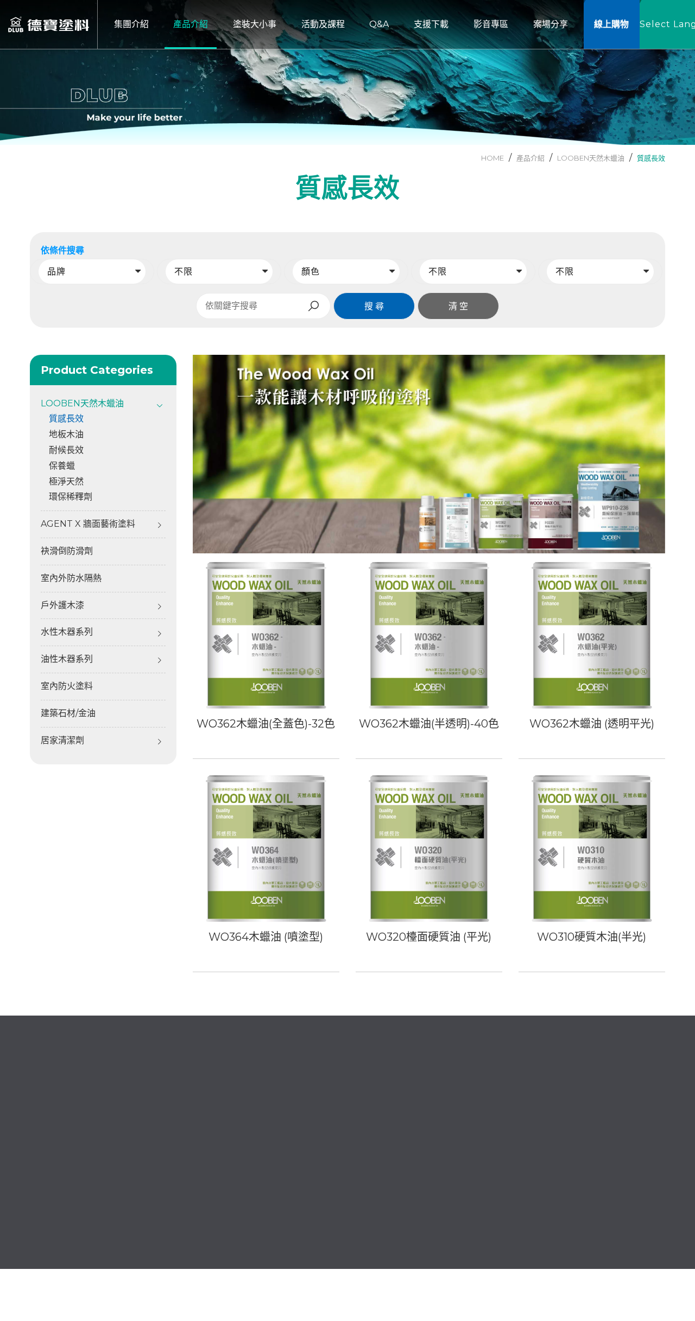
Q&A (281, 1174)
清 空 (458, 306)
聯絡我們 (288, 1193)
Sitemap (647, 1264)
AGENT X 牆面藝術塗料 (88, 524)
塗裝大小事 (293, 1156)
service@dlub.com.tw (88, 1153)
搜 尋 (374, 306)
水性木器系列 (67, 632)
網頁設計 (578, 1264)
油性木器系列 (67, 659)
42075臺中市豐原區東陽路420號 (106, 1184)
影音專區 (382, 1193)
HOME (492, 158)
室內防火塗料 (67, 686)
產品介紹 (382, 1138)
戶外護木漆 (62, 605)
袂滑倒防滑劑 (67, 551)
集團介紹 (288, 1138)
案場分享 (288, 1211)
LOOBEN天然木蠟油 (590, 158)
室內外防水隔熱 (71, 578)
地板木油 (66, 434)
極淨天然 (66, 481)
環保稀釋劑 (70, 497)
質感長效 (651, 158)
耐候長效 (66, 450)
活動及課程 (387, 1156)
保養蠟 (62, 466)
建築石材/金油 (68, 713)
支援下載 (382, 1174)
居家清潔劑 (62, 740)
